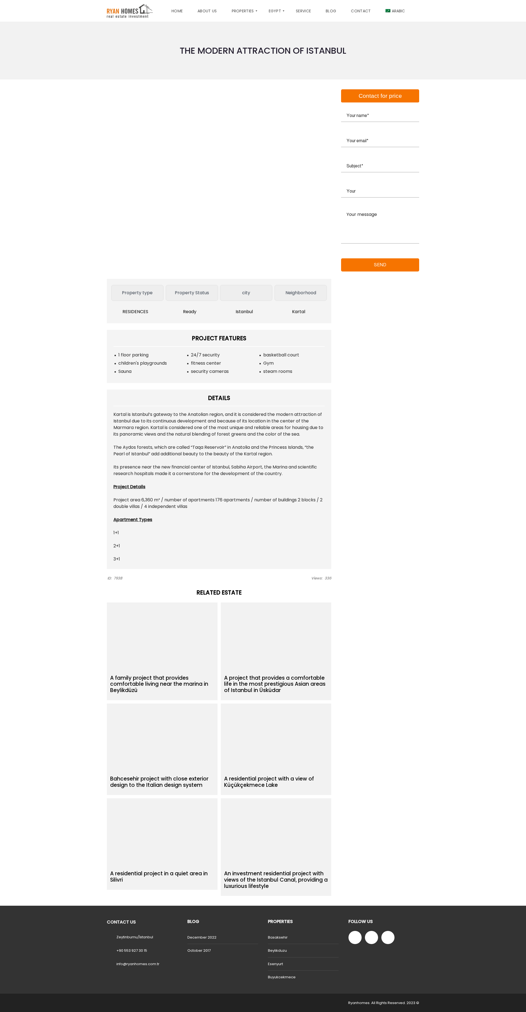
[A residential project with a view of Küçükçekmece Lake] (276, 738)
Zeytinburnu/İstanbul (134, 937)
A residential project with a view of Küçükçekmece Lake (269, 782)
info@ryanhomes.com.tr (137, 964)
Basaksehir (278, 937)
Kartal (299, 311)
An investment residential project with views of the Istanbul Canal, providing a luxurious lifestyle (276, 880)
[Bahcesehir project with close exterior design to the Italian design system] (162, 738)
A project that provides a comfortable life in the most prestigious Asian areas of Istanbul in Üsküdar (274, 684)
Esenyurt (275, 964)
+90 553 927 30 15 (131, 950)
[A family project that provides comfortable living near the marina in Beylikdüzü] (162, 636)
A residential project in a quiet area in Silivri (159, 877)
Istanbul (245, 311)
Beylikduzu (277, 950)
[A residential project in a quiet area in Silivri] (162, 832)
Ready (190, 311)
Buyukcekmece (282, 977)
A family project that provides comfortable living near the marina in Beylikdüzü (159, 684)
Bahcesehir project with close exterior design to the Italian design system (159, 782)
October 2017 (199, 950)
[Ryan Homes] (130, 11)
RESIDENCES (135, 311)
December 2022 (201, 937)
